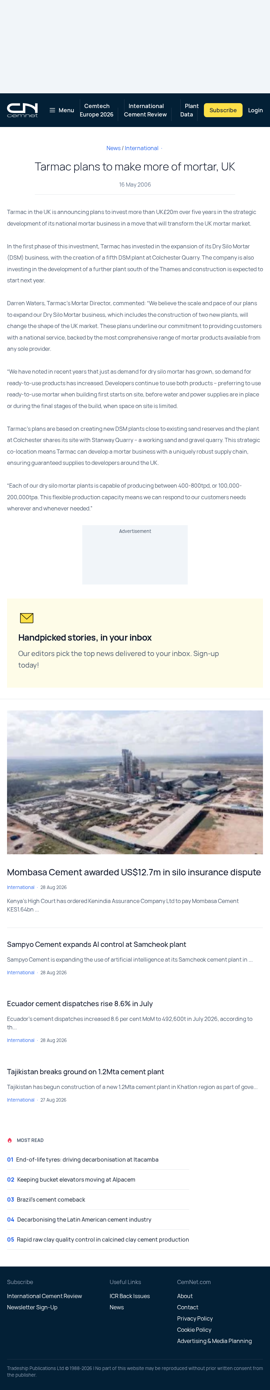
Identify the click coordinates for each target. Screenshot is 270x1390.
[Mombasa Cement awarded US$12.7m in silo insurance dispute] (135, 782)
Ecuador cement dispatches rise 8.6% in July (80, 1003)
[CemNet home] (22, 110)
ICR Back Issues (130, 1296)
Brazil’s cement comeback (51, 1199)
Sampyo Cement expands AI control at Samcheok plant (96, 944)
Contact (187, 1307)
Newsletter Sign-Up (32, 1307)
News (114, 148)
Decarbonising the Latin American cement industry (84, 1219)
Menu (66, 110)
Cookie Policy (194, 1330)
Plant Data (189, 110)
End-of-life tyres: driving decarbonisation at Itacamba (87, 1159)
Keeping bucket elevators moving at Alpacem (76, 1179)
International (142, 148)
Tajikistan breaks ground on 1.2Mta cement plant (85, 1071)
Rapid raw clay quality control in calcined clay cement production (103, 1239)
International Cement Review (145, 110)
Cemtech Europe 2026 (97, 110)
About (185, 1296)
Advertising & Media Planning (214, 1341)
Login (255, 110)
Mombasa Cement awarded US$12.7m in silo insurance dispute (134, 872)
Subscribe (223, 110)
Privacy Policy (195, 1318)
